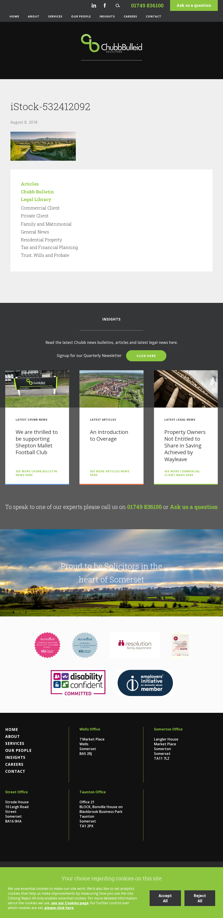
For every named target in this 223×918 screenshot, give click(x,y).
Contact (153, 16)
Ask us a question (194, 5)
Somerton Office (168, 729)
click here (146, 356)
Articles (30, 184)
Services (55, 16)
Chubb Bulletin (37, 192)
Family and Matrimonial (46, 224)
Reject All (200, 898)
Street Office (16, 792)
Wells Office (89, 729)
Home (14, 16)
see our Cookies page (70, 903)
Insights (107, 16)
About (33, 16)
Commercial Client (40, 208)
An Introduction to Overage (109, 435)
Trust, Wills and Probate (45, 255)
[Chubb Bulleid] (111, 47)
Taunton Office (92, 792)
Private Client (35, 215)
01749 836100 (144, 506)
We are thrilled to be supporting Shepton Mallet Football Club (37, 442)
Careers (130, 16)
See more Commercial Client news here (182, 473)
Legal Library (36, 199)
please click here (59, 907)
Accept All (165, 898)
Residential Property (41, 239)
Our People (81, 16)
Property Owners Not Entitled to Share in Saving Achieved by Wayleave (185, 445)
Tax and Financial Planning (49, 247)
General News (35, 232)
